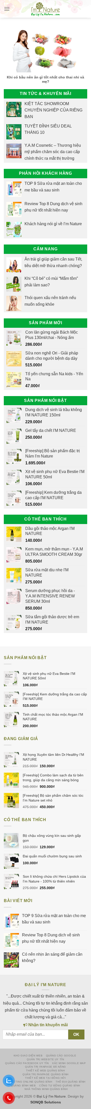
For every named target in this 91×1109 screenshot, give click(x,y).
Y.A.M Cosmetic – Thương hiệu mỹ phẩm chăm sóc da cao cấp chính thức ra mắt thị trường (53, 151)
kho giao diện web (28, 1055)
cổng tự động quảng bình (59, 1085)
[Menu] (7, 8)
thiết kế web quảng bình (45, 1070)
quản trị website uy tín (45, 1059)
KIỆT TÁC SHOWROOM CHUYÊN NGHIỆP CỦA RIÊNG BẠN (53, 110)
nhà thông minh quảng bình (46, 1089)
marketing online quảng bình (29, 1081)
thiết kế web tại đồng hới (45, 1078)
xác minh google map (69, 1063)
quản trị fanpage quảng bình (45, 1074)
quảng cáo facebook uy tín (27, 1063)
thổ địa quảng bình (70, 1081)
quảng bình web (23, 1085)
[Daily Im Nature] (45, 9)
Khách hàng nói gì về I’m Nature (53, 224)
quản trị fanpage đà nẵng (45, 1066)
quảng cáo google (61, 1055)
